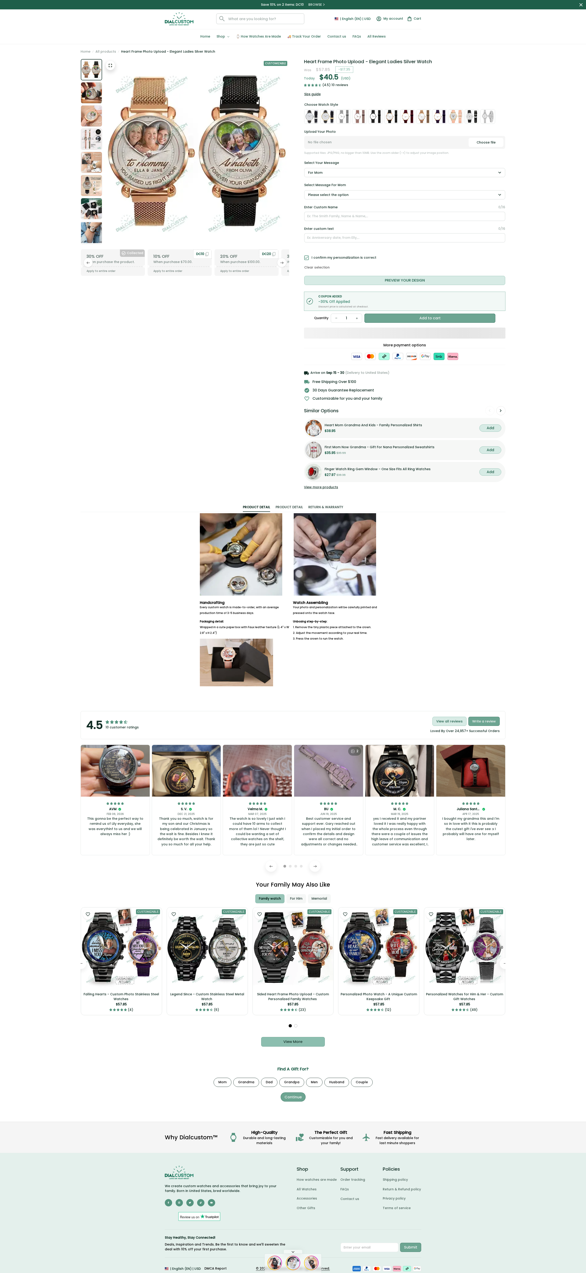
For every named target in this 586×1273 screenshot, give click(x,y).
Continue (293, 1097)
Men (314, 1082)
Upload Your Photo (320, 131)
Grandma (246, 1082)
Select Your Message (321, 162)
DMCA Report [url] (215, 1268)
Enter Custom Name (321, 207)
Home (85, 51)
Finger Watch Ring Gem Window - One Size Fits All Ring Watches (378, 469)
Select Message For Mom (325, 185)
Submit (410, 1247)
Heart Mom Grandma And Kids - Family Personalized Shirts (373, 425)
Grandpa (291, 1082)
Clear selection (317, 267)
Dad (269, 1082)
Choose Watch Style (321, 104)
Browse (315, 4)
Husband (336, 1082)
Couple (362, 1082)
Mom (222, 1082)
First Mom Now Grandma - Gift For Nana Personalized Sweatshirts (379, 447)
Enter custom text (319, 228)
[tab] (284, 866)
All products (105, 51)
